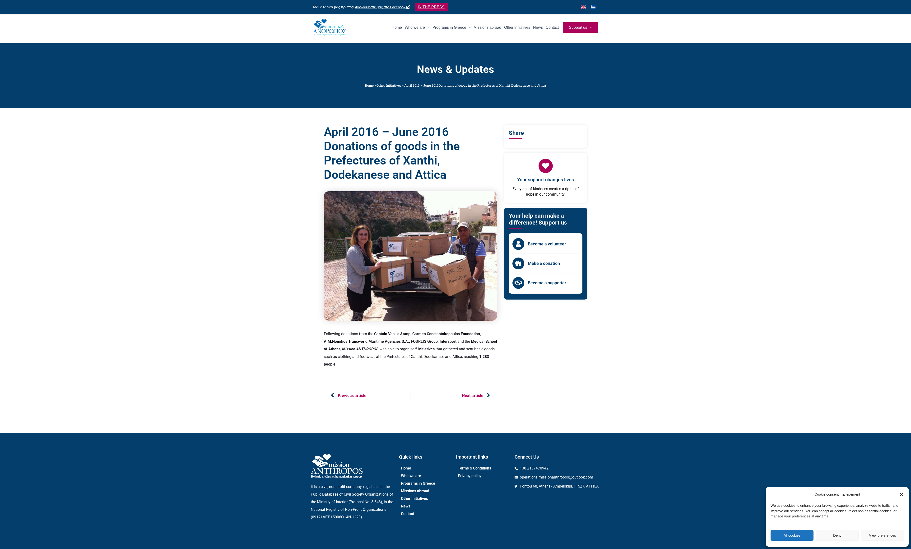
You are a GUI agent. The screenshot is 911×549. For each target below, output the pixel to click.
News (405, 506)
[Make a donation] (518, 263)
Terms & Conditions (474, 468)
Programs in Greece (418, 483)
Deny (837, 535)
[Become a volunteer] (518, 244)
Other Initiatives (388, 85)
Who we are (411, 476)
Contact (407, 513)
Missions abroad (415, 491)
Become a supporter (547, 282)
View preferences (882, 535)
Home (369, 85)
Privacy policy (469, 476)
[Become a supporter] (518, 283)
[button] (901, 494)
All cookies (792, 535)
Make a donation (544, 263)
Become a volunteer (547, 243)
